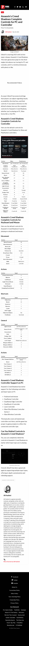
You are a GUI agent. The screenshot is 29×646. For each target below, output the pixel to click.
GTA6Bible (19, 625)
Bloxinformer (10, 625)
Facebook (15, 577)
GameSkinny (19, 617)
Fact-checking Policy (14, 596)
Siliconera (21, 612)
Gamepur (23, 610)
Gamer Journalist (10, 617)
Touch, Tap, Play (11, 622)
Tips (2, 12)
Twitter (15, 580)
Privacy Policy (14, 603)
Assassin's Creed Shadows (8, 480)
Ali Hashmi (8, 32)
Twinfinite (17, 610)
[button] (26, 7)
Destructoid (21, 615)
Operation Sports (10, 620)
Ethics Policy (14, 593)
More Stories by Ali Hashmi (12, 561)
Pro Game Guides (8, 610)
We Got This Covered (11, 615)
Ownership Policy (14, 600)
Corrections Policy (14, 590)
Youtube (15, 583)
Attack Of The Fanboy (11, 612)
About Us (14, 587)
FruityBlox (20, 622)
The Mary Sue (20, 620)
